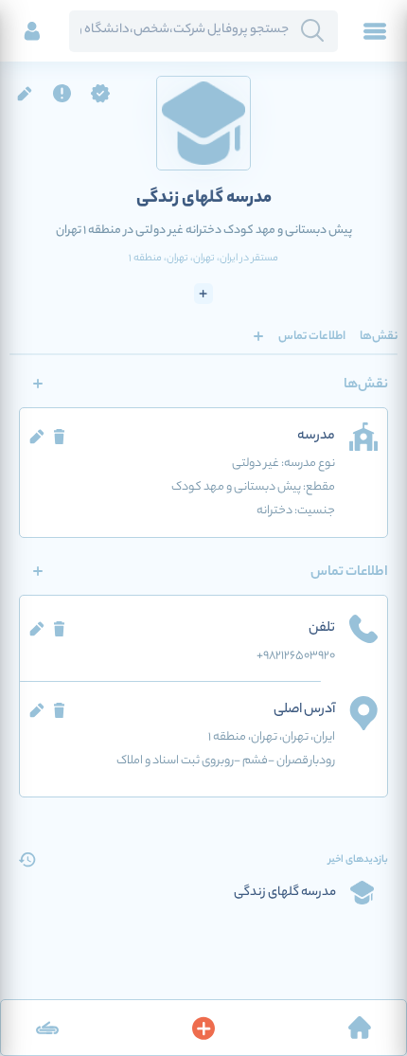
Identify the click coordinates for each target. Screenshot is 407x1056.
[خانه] (359, 1027)
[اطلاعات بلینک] (47, 1027)
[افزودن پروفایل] (203, 1027)
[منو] (375, 31)
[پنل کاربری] (32, 31)
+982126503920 (296, 656)
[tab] (379, 336)
